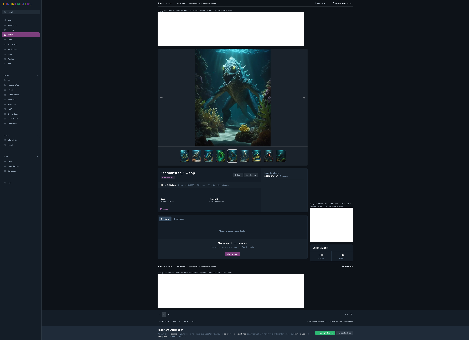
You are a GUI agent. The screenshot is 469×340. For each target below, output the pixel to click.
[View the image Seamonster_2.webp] (268, 156)
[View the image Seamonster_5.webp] (232, 156)
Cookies (185, 321)
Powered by (341, 321)
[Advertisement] (231, 29)
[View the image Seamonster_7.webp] (208, 156)
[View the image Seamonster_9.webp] (184, 156)
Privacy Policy (164, 321)
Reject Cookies (344, 333)
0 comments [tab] (179, 219)
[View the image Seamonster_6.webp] (220, 156)
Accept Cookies (326, 333)
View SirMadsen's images (218, 185)
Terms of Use (299, 334)
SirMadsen (171, 185)
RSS (194, 321)
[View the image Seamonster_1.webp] (281, 156)
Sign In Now (232, 254)
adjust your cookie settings (235, 334)
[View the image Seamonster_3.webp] (256, 156)
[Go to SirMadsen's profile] (162, 185)
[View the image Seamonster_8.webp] (196, 156)
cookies (174, 334)
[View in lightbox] (233, 97)
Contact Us (176, 321)
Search (10, 12)
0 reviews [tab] (165, 219)
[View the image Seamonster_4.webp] (244, 156)
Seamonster (271, 175)
